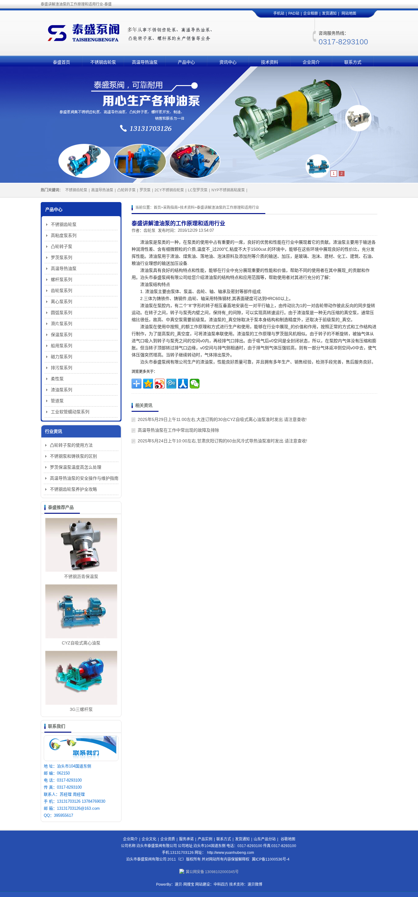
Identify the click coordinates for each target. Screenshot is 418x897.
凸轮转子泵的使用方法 (71, 445)
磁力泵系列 (61, 356)
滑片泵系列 (61, 323)
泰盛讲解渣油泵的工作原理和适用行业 (228, 207)
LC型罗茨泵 (197, 190)
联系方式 (352, 62)
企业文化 (149, 839)
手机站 (278, 13)
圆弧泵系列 (61, 312)
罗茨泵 (145, 190)
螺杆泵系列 (61, 279)
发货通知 (329, 13)
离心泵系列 (61, 301)
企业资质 (167, 839)
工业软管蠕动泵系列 (70, 411)
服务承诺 (186, 839)
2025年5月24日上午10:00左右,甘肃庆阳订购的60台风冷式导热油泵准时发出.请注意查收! (222, 440)
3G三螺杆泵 (81, 709)
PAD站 (293, 13)
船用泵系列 (61, 345)
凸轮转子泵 (126, 190)
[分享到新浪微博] (160, 383)
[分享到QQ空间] (148, 383)
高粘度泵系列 (64, 235)
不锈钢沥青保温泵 (81, 576)
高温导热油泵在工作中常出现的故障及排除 (178, 430)
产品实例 (205, 839)
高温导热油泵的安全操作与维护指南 (84, 478)
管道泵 (57, 400)
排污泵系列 (61, 367)
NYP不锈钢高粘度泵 (228, 190)
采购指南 (170, 207)
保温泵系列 (61, 334)
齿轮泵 (149, 230)
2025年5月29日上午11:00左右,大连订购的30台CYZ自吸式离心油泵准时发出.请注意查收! (222, 419)
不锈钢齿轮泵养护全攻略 (73, 489)
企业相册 (310, 13)
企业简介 (311, 62)
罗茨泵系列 (61, 257)
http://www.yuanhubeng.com (230, 852)
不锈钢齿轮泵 (103, 62)
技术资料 (269, 62)
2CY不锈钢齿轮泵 (169, 190)
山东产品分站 (265, 839)
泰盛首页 (61, 62)
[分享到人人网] (183, 383)
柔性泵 (57, 378)
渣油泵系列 (61, 389)
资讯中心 (228, 62)
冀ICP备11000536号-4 (270, 859)
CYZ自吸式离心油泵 (81, 642)
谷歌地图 (288, 839)
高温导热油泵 (145, 62)
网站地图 (348, 13)
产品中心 (186, 62)
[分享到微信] (195, 383)
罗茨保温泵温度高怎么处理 (75, 467)
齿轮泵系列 (61, 290)
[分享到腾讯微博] (171, 383)
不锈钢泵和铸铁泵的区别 (73, 456)
